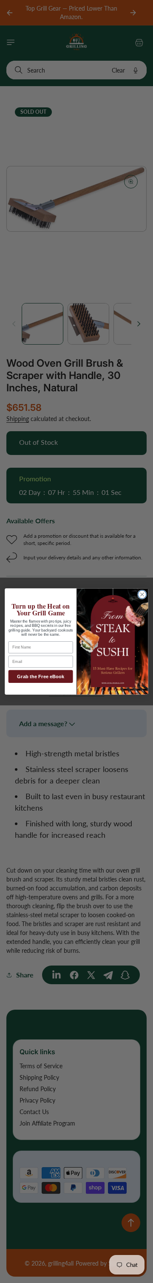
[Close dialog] (142, 594)
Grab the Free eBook (40, 676)
